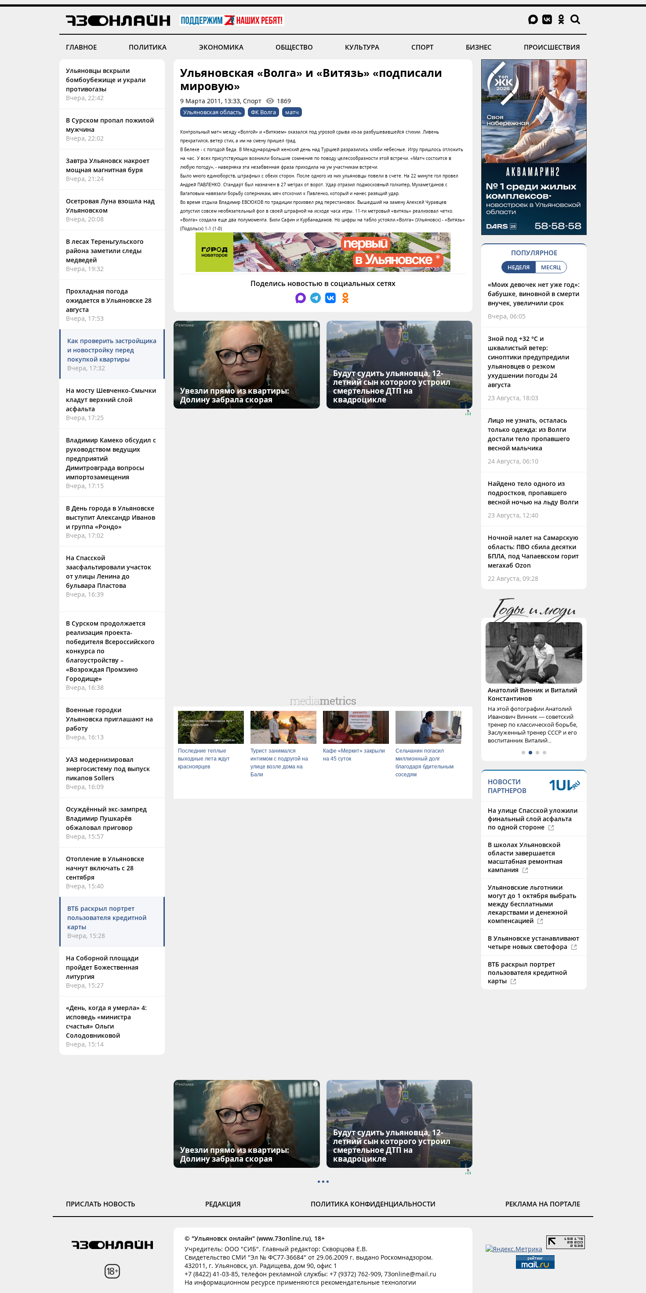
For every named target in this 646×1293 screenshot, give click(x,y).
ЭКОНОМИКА (221, 47)
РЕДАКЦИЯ (223, 1203)
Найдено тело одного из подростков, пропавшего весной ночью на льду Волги (533, 492)
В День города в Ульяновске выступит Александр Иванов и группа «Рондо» (110, 517)
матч (292, 112)
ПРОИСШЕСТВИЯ (552, 47)
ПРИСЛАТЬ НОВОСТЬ (100, 1203)
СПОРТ (422, 47)
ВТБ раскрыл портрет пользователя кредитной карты (106, 917)
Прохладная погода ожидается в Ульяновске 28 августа (109, 300)
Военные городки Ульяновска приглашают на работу (109, 719)
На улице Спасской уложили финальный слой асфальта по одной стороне (532, 818)
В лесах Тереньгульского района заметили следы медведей (105, 250)
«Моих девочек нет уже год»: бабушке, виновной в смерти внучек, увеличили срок (534, 293)
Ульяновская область (212, 112)
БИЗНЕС (479, 47)
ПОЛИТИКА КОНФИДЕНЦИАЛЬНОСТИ (373, 1203)
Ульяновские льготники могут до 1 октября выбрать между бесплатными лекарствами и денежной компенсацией (532, 904)
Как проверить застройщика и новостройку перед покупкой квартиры (111, 350)
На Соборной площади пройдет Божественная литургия (102, 967)
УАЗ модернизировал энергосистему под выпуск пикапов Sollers (108, 768)
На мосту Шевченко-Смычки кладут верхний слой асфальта (111, 399)
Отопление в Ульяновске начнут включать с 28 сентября (105, 868)
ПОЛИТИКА (148, 47)
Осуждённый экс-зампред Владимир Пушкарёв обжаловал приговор (106, 818)
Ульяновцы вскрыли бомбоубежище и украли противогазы (105, 79)
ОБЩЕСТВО (294, 47)
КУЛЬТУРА (362, 47)
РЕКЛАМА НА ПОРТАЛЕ (542, 1203)
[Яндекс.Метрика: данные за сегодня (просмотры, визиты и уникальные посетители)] (514, 1249)
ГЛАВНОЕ (81, 47)
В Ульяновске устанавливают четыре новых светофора (533, 942)
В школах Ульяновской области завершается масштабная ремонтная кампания (525, 857)
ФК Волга (263, 112)
